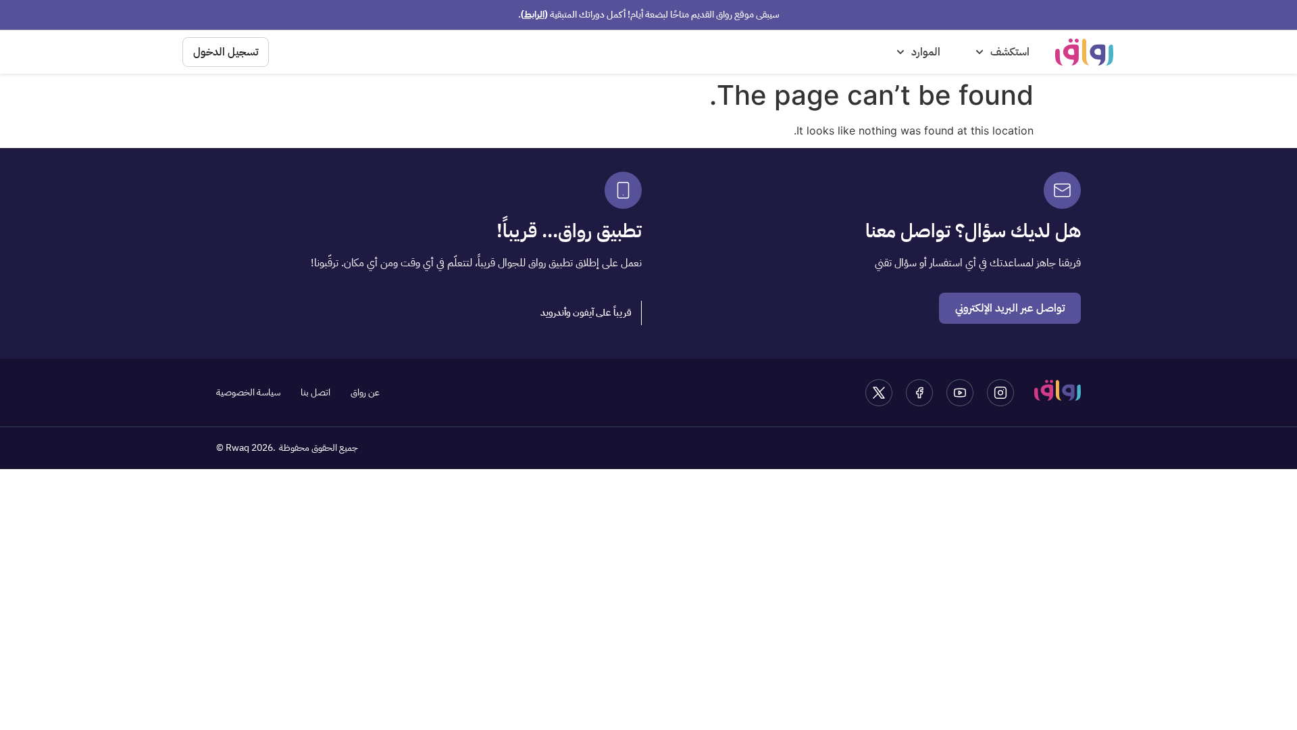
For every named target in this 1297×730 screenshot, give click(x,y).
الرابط (534, 14)
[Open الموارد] (900, 52)
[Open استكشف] (979, 52)
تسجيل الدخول (225, 52)
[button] (586, 313)
